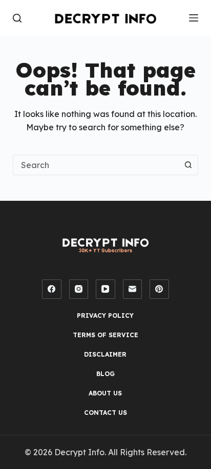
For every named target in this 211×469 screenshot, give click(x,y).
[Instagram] (79, 289)
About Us (105, 393)
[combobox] (96, 165)
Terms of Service (105, 335)
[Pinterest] (159, 289)
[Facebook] (51, 289)
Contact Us (105, 412)
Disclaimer (105, 354)
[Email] (132, 289)
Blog (105, 374)
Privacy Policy (105, 315)
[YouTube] (105, 289)
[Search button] (188, 165)
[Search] (17, 18)
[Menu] (193, 17)
